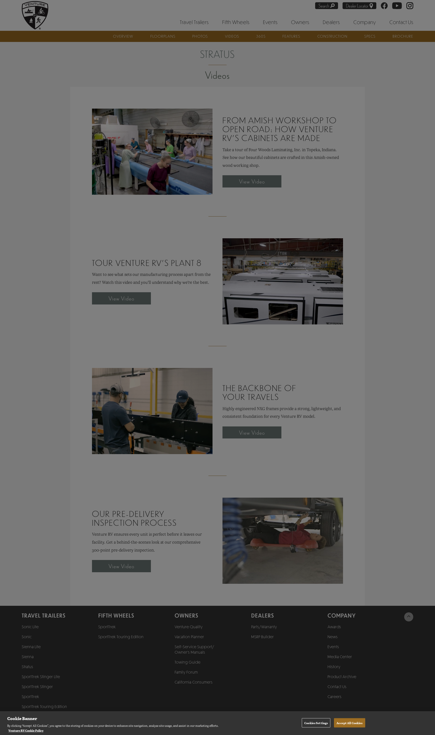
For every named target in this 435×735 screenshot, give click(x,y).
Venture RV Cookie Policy (26, 730)
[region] (217, 723)
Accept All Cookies (349, 722)
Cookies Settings (316, 722)
